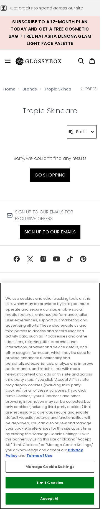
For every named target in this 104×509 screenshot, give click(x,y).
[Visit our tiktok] (70, 259)
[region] (50, 396)
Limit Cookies (50, 482)
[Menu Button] (5, 60)
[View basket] (92, 60)
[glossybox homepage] (42, 60)
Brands (29, 89)
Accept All (49, 498)
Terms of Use (39, 455)
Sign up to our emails (50, 232)
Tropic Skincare (50, 111)
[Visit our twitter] (30, 259)
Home (9, 89)
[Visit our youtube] (56, 259)
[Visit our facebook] (16, 259)
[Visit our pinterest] (83, 259)
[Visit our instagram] (43, 259)
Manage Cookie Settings (50, 466)
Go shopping (50, 175)
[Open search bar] (81, 60)
